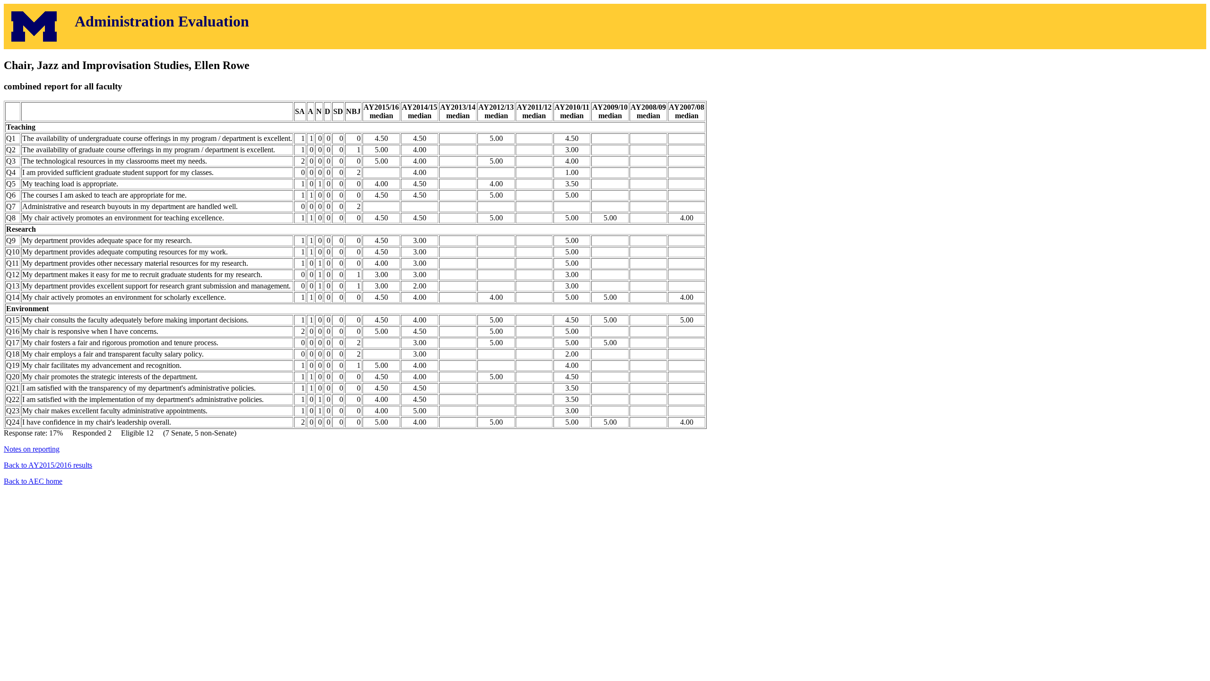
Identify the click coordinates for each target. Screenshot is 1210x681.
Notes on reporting (32, 449)
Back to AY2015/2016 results (48, 465)
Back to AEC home (33, 481)
